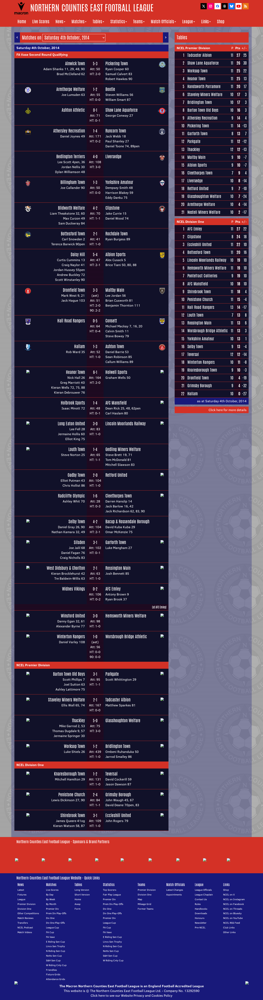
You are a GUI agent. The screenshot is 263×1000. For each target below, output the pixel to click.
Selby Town (76, 521)
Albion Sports (115, 254)
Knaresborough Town (69, 774)
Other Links (229, 932)
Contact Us (201, 899)
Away (78, 904)
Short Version (82, 894)
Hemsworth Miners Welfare (125, 616)
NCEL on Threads (232, 908)
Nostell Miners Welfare (203, 212)
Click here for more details (228, 410)
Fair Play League (112, 894)
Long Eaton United (71, 424)
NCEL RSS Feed (231, 922)
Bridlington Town (117, 746)
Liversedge (113, 156)
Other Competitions (28, 913)
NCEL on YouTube (233, 918)
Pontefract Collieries (202, 276)
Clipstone (112, 208)
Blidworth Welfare (71, 208)
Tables (97, 21)
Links (205, 21)
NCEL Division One (30, 765)
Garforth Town (115, 542)
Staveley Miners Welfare (66, 700)
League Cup (52, 927)
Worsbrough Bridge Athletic (126, 637)
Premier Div (52, 908)
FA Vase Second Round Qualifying (42, 54)
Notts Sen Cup (54, 955)
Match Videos (24, 932)
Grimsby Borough (118, 795)
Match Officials (162, 21)
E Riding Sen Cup (55, 941)
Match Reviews (25, 918)
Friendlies (51, 970)
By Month (51, 904)
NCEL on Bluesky (232, 913)
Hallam (79, 346)
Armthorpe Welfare (70, 89)
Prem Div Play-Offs (56, 913)
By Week (50, 899)
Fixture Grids (53, 974)
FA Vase (50, 937)
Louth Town (76, 449)
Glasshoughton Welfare (122, 720)
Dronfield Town (74, 290)
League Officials (203, 890)
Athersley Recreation (69, 131)
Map (140, 899)
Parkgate (112, 674)
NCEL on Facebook (233, 904)
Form (78, 908)
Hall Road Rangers (71, 321)
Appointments (174, 894)
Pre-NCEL (200, 927)
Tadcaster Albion (117, 700)
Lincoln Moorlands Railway (125, 424)
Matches (78, 21)
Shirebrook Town (72, 815)
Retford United (116, 475)
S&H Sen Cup (53, 960)
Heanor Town (75, 372)
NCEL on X (229, 894)
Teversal (111, 774)
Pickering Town (116, 63)
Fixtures (22, 894)
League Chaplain (204, 894)
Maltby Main (114, 290)
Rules (198, 904)
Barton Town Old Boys (69, 674)
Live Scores (40, 21)
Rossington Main (117, 568)
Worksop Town (74, 746)
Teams (138, 21)
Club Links (229, 927)
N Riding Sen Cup (55, 951)
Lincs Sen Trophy (55, 946)
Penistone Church (71, 795)
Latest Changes (174, 890)
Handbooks (201, 908)
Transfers (22, 922)
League (187, 21)
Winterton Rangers (71, 637)
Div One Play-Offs (55, 922)
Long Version (82, 890)
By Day (49, 894)
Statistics (117, 21)
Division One (24, 908)
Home (21, 21)
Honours (199, 918)
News (59, 21)
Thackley (78, 720)
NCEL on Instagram (234, 899)
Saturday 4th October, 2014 (37, 47)
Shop (220, 21)
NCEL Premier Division (33, 665)
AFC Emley (113, 589)
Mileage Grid (144, 904)
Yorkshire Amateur (119, 182)
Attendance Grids (55, 979)
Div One (50, 918)
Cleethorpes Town (118, 496)
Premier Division (26, 904)
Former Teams (145, 908)
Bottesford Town (73, 234)
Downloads (201, 913)
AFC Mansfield (116, 403)
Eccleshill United (118, 815)
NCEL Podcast (25, 927)
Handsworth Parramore (203, 86)
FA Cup (50, 932)
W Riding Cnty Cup (56, 965)
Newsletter (200, 922)
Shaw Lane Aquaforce (121, 110)
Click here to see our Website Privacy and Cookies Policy (131, 995)
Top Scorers (109, 890)
